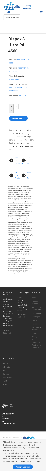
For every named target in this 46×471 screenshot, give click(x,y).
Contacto (35, 333)
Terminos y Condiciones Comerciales (36, 345)
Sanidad (6, 374)
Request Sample (18, 118)
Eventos (35, 320)
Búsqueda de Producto (37, 328)
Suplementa (7, 378)
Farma (5, 363)
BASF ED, (22, 95)
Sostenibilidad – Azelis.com (37, 308)
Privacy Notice (34, 338)
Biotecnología (37, 313)
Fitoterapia (36, 317)
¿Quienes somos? (35, 302)
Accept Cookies (23, 467)
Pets (4, 370)
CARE (5, 385)
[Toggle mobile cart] (41, 12)
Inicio (34, 298)
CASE (5, 381)
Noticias (35, 324)
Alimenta (6, 367)
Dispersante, (14, 79)
